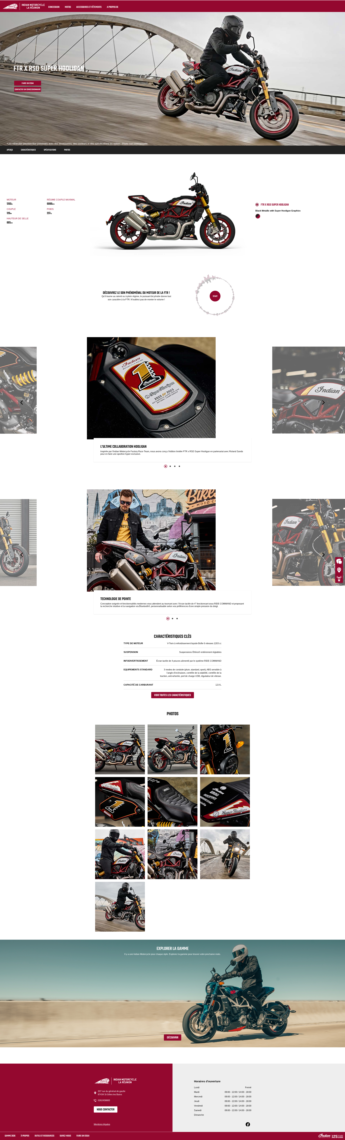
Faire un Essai (28, 83)
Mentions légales (102, 1124)
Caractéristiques (28, 150)
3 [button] (174, 466)
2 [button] (170, 466)
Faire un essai (82, 1136)
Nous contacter (105, 1109)
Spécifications (50, 150)
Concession (53, 7)
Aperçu (10, 150)
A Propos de (112, 7)
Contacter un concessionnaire (28, 89)
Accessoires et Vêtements (88, 7)
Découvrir (172, 1037)
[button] (22, 402)
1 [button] (165, 466)
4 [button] (179, 466)
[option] (172, 400)
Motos (68, 7)
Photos (67, 150)
